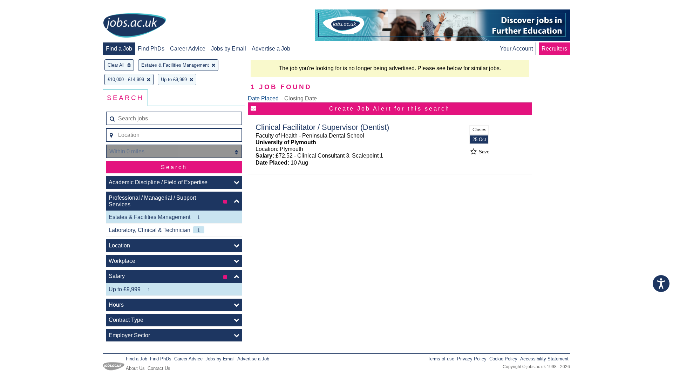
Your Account (516, 49)
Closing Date (300, 98)
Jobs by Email (228, 49)
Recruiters (554, 49)
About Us (135, 368)
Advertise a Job (271, 49)
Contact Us (159, 368)
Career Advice (187, 49)
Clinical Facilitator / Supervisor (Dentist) (322, 127)
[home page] (134, 26)
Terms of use (441, 358)
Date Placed (263, 98)
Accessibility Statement (544, 358)
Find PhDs (151, 49)
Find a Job (119, 49)
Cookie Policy (503, 358)
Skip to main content (28, 6)
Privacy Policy (472, 358)
